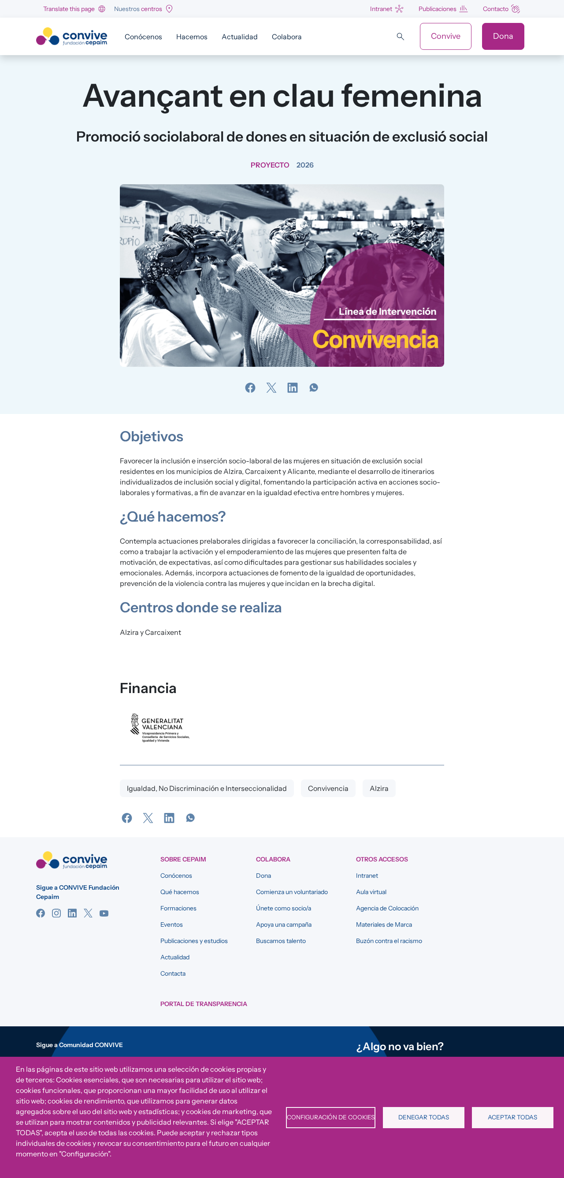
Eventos (171, 924)
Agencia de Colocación (387, 908)
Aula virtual (371, 892)
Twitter (88, 913)
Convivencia (328, 788)
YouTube (104, 913)
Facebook (40, 913)
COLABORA (273, 859)
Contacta (173, 973)
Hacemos (192, 36)
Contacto (495, 9)
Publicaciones (437, 9)
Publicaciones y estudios (194, 941)
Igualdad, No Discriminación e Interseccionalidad (207, 788)
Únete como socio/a (283, 908)
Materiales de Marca (384, 924)
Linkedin (72, 913)
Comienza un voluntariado (292, 892)
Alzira (379, 788)
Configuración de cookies (331, 1117)
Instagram (56, 913)
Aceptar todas (512, 1117)
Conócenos (143, 36)
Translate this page (69, 9)
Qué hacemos (179, 892)
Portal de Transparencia (203, 1004)
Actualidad (240, 36)
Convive (445, 36)
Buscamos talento (281, 941)
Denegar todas (423, 1117)
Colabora (287, 36)
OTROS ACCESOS (382, 859)
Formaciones (178, 908)
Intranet (381, 9)
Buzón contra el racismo (389, 941)
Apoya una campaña (284, 924)
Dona (503, 36)
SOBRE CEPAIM (183, 859)
